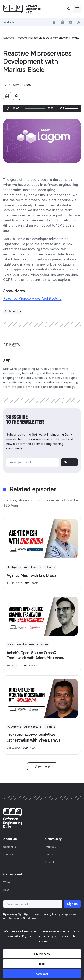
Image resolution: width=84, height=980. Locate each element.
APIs (11, 644)
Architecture (12, 311)
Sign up (69, 462)
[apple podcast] (54, 22)
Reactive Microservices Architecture (32, 298)
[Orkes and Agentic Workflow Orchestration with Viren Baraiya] (42, 698)
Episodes (8, 37)
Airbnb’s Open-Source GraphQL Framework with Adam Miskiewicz (35, 655)
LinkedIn (50, 862)
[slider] (35, 108)
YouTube (50, 846)
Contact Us (10, 846)
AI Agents (14, 567)
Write (6, 882)
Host (6, 890)
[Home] (22, 9)
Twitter (49, 854)
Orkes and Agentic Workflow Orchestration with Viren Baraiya (33, 738)
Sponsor (8, 854)
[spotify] (62, 22)
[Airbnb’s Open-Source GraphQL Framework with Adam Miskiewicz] (42, 616)
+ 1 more (49, 567)
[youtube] (70, 22)
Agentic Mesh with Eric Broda (31, 575)
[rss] (79, 22)
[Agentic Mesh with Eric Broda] (42, 538)
